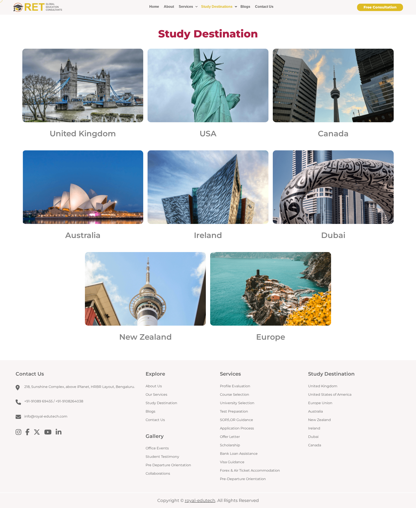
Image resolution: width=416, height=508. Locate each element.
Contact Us (264, 6)
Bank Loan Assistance (239, 454)
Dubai (333, 235)
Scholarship (230, 445)
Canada (333, 133)
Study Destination (161, 403)
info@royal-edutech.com (45, 416)
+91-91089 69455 (38, 401)
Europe (270, 337)
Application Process (237, 428)
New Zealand (145, 337)
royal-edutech (200, 500)
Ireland (208, 235)
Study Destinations (216, 6)
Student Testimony (162, 457)
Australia (83, 235)
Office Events (157, 448)
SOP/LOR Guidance (236, 420)
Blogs (245, 6)
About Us (154, 386)
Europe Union (320, 403)
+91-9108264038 (69, 401)
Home (154, 6)
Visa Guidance (232, 462)
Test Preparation (234, 411)
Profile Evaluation (235, 386)
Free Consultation (380, 7)
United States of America (329, 394)
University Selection (237, 403)
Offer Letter (230, 437)
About (169, 6)
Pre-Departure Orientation (243, 479)
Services (186, 6)
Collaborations (158, 473)
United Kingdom (83, 133)
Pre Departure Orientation (168, 465)
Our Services (156, 394)
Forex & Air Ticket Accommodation (250, 470)
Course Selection (234, 394)
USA (208, 133)
